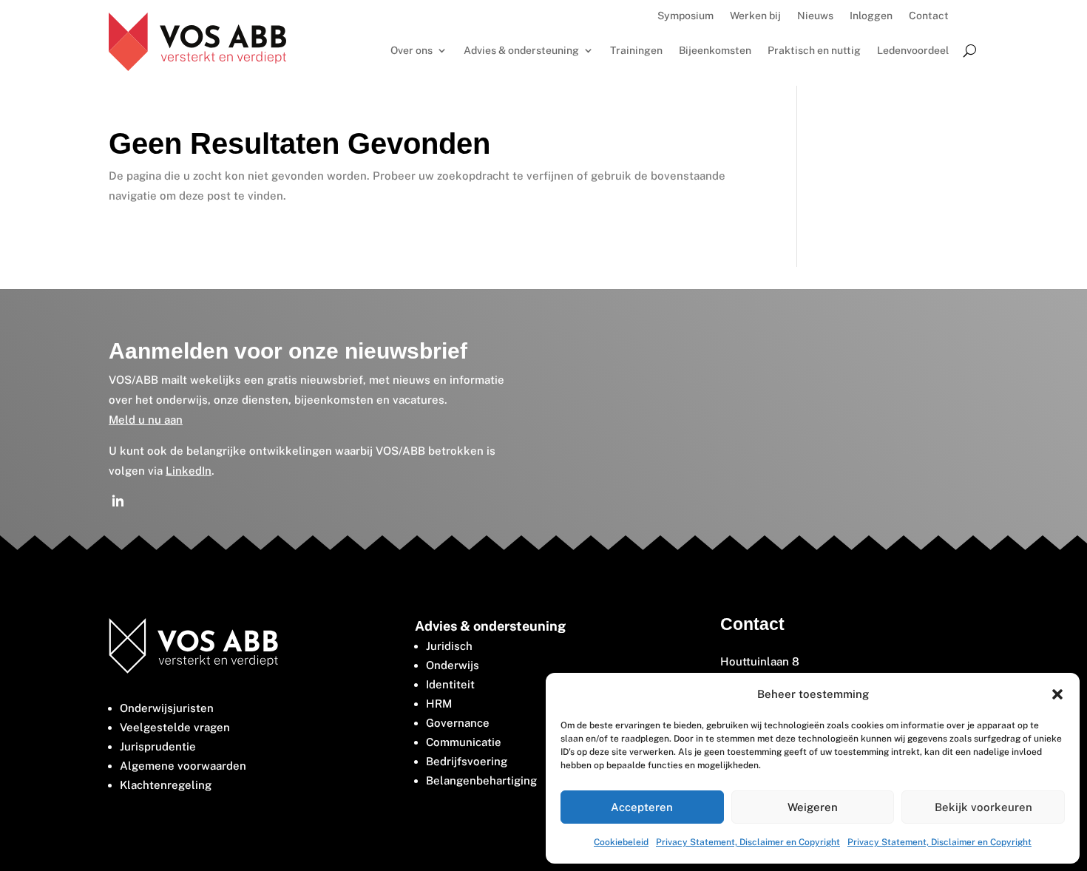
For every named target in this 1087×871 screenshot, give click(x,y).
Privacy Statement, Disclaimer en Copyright (748, 842)
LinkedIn (188, 470)
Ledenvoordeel (913, 50)
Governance (458, 722)
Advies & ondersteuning (521, 50)
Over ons (411, 50)
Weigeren (813, 807)
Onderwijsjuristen (167, 708)
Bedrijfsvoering (466, 761)
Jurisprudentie (158, 746)
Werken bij (755, 15)
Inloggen (871, 15)
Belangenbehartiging (481, 780)
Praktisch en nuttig (814, 50)
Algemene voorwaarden (183, 765)
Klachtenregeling (165, 785)
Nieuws (815, 15)
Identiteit (450, 684)
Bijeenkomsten (715, 50)
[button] (1057, 694)
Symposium (685, 15)
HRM (439, 703)
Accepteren (642, 807)
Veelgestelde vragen (175, 727)
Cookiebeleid (621, 842)
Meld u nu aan (146, 419)
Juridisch (449, 646)
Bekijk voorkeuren (983, 807)
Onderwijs (452, 665)
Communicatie (463, 742)
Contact (929, 15)
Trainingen (636, 50)
